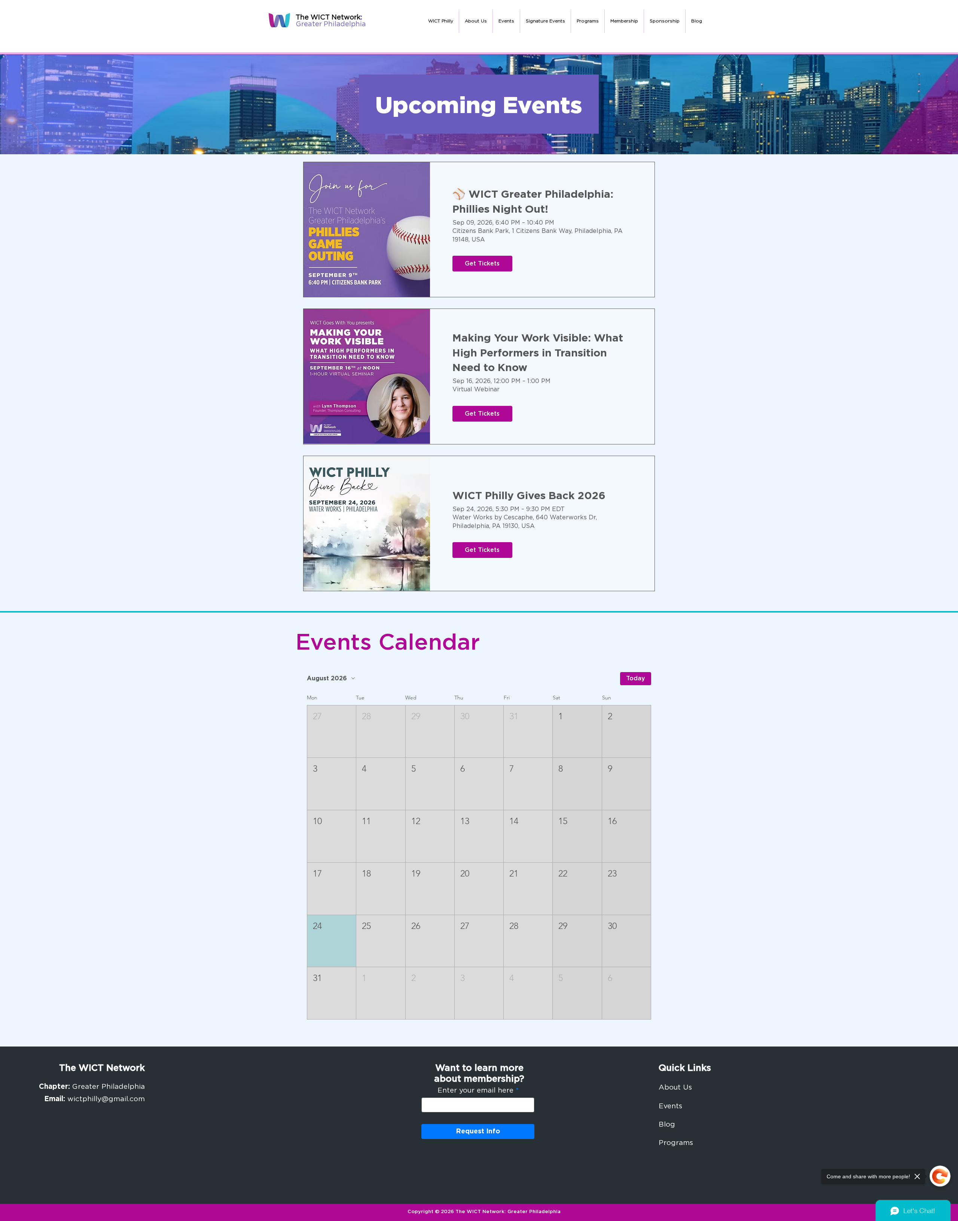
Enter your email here (475, 1090)
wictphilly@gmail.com (106, 1099)
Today (635, 678)
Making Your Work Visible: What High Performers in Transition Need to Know (537, 353)
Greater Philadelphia (331, 24)
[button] (475, 21)
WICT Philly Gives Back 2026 (528, 496)
